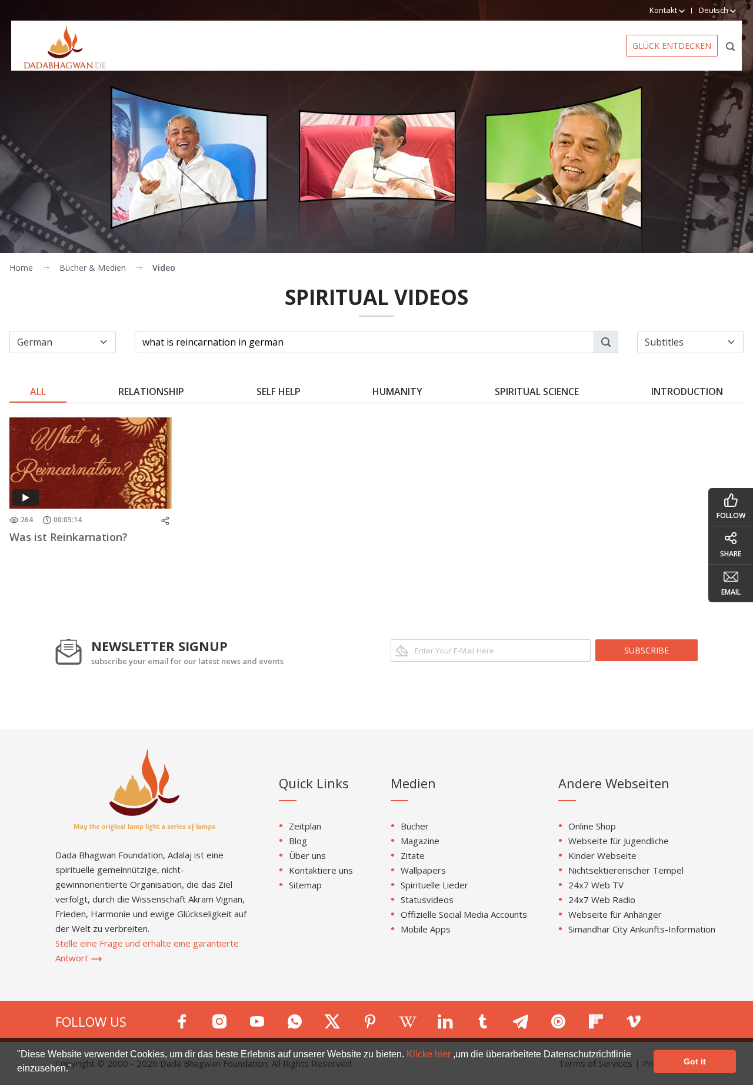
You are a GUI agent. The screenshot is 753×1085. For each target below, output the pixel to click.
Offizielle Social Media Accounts (464, 914)
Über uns (307, 855)
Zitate (413, 855)
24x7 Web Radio (601, 899)
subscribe (646, 650)
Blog (298, 841)
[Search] (731, 46)
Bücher (415, 826)
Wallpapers (423, 870)
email (731, 592)
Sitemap (305, 885)
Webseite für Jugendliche (618, 841)
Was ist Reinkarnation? (68, 537)
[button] (76, 1069)
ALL (38, 391)
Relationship (151, 391)
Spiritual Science (537, 391)
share (730, 554)
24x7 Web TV (596, 885)
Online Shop (592, 826)
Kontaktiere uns (321, 870)
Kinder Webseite (602, 855)
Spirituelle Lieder (434, 885)
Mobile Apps (426, 929)
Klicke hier (430, 1054)
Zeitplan (305, 826)
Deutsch (714, 10)
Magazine (420, 841)
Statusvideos (427, 899)
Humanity (397, 391)
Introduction (687, 391)
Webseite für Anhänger (615, 914)
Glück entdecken (671, 45)
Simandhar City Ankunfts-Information (641, 929)
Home (21, 267)
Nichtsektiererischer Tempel (626, 870)
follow (731, 515)
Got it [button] (695, 1061)
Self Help (278, 391)
